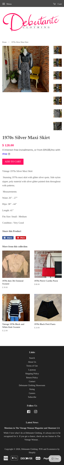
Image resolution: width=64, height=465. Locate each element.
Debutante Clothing (29, 449)
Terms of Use (32, 366)
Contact (32, 381)
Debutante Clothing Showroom (32, 385)
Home (4, 42)
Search (32, 358)
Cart (59, 4)
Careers (32, 393)
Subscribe (32, 397)
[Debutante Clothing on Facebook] (28, 412)
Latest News (32, 422)
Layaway (32, 370)
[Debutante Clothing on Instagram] (35, 412)
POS (41, 449)
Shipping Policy (32, 374)
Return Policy (32, 378)
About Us (32, 362)
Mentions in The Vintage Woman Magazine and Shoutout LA (32, 428)
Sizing (32, 389)
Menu (9, 4)
